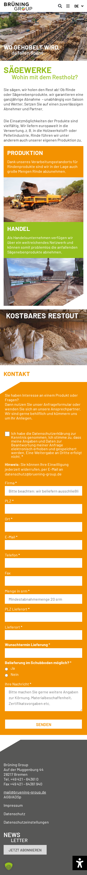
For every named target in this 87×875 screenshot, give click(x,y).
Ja (13, 668)
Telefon (12, 555)
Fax (8, 573)
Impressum (13, 805)
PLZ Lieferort (17, 609)
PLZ (9, 501)
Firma (11, 483)
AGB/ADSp (12, 797)
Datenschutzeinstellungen (26, 822)
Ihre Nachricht (18, 684)
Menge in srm (17, 591)
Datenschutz (14, 813)
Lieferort (13, 627)
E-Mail (11, 537)
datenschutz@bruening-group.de (33, 474)
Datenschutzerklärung (51, 433)
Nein (15, 674)
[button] (60, 6)
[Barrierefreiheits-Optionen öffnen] (79, 863)
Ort (8, 519)
